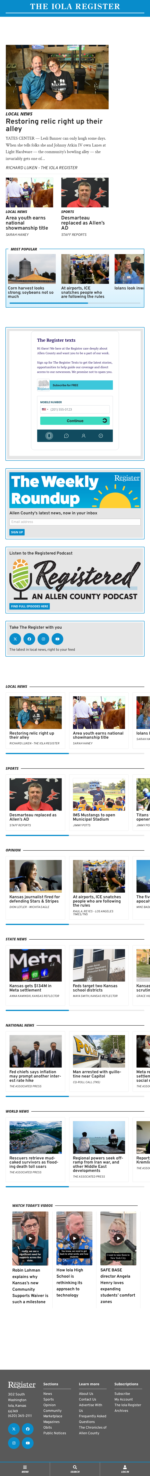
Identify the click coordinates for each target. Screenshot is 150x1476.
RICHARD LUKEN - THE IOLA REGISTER (41, 168)
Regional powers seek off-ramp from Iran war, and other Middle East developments (98, 1165)
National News (20, 1025)
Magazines (51, 1422)
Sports (67, 211)
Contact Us (87, 1399)
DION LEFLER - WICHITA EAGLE (29, 907)
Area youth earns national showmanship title (98, 735)
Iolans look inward (131, 288)
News (47, 1394)
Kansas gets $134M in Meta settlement (30, 988)
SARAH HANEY (17, 235)
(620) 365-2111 (20, 1416)
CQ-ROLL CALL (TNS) (86, 1082)
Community (52, 1411)
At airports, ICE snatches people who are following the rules (82, 292)
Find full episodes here (29, 606)
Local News (19, 114)
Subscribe (122, 1394)
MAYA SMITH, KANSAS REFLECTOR (95, 996)
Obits (47, 1427)
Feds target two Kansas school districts (95, 988)
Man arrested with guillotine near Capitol (97, 1074)
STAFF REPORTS (73, 235)
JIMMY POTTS (81, 825)
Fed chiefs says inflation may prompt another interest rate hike (35, 1076)
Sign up (17, 532)
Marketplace (52, 1416)
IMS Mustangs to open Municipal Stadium (94, 817)
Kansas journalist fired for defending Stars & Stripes (34, 899)
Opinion (13, 850)
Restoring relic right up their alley (54, 125)
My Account (123, 1399)
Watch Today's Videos (32, 1205)
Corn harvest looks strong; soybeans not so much (31, 292)
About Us (86, 1394)
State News (16, 939)
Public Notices (54, 1433)
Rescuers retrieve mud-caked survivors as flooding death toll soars (33, 1162)
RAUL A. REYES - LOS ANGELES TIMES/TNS (93, 913)
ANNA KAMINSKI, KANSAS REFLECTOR (34, 996)
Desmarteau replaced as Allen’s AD (83, 223)
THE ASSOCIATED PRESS (25, 1086)
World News (17, 1111)
